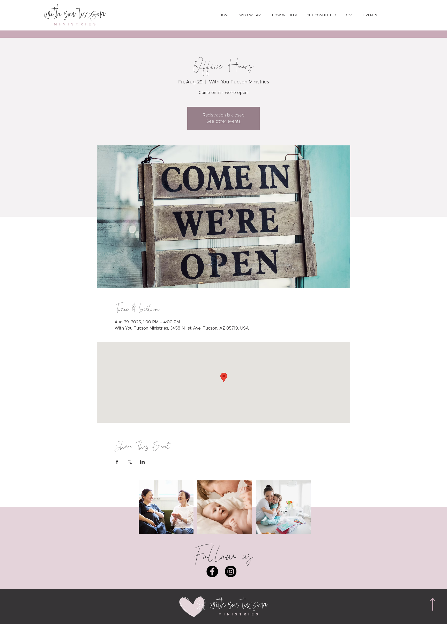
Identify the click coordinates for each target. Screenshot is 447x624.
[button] (166, 507)
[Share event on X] (129, 462)
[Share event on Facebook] (117, 462)
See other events (223, 121)
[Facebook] (212, 571)
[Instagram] (230, 571)
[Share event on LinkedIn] (142, 462)
